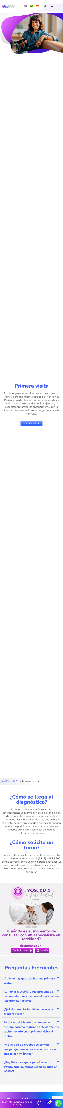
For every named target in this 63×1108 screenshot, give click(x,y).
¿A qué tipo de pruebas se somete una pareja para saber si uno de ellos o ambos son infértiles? (30, 1049)
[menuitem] (25, 6)
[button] (52, 6)
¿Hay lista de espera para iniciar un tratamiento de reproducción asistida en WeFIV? (30, 1066)
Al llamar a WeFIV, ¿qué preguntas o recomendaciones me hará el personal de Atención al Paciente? (31, 996)
